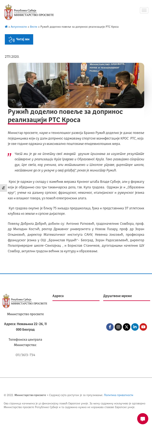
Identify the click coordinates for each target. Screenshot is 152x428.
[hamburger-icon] (144, 10)
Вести (33, 27)
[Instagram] (118, 327)
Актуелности (19, 27)
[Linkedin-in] (135, 327)
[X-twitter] (126, 327)
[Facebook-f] (110, 327)
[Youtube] (143, 327)
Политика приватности (118, 395)
